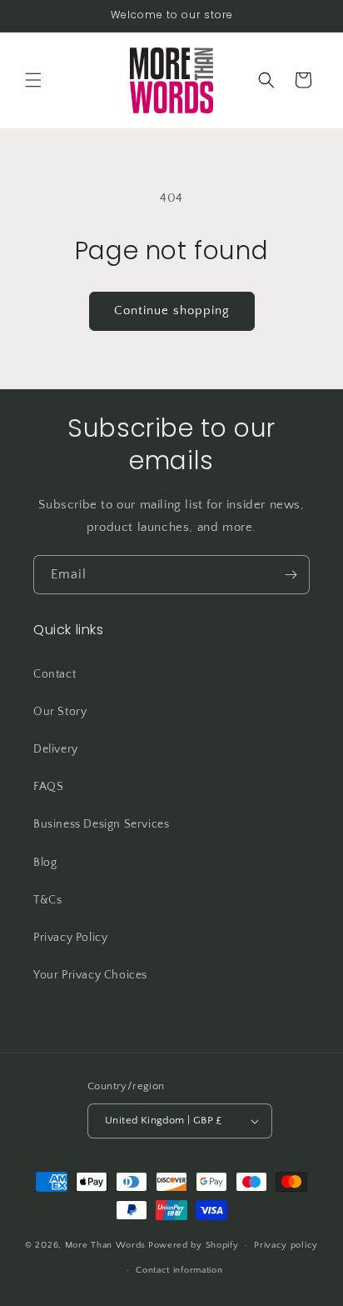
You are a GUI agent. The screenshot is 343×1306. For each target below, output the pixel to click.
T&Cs (47, 900)
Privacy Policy (70, 937)
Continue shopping (172, 310)
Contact (54, 674)
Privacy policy (286, 1245)
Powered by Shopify (193, 1245)
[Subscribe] (290, 574)
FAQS (48, 786)
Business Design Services (101, 824)
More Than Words (106, 1245)
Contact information (179, 1270)
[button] (33, 80)
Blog (45, 862)
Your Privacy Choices (90, 975)
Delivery (55, 749)
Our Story (60, 711)
